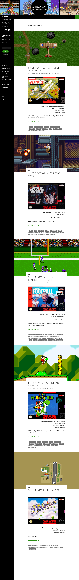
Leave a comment (55, 73)
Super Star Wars (42, 234)
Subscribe (5, 51)
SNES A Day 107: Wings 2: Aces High (43, 69)
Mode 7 (47, 230)
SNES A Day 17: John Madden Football (40, 278)
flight (31, 126)
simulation (45, 128)
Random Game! (71, 16)
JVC (35, 230)
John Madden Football (35, 336)
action (31, 230)
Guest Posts (63, 16)
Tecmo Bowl (51, 340)
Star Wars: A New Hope (58, 232)
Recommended (54, 443)
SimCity (31, 445)
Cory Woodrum (44, 73)
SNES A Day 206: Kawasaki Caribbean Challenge (6, 68)
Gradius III (45, 441)
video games (32, 130)
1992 (29, 65)
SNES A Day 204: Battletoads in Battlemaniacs (5, 76)
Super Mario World (43, 445)
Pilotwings (32, 128)
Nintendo (32, 443)
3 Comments (51, 388)
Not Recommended (54, 126)
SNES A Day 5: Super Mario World (44, 384)
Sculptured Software (35, 232)
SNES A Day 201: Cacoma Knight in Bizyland (5, 87)
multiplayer (57, 441)
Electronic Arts (40, 334)
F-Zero (39, 441)
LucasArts (41, 230)
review (38, 128)
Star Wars (48, 232)
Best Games (55, 16)
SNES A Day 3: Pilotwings (44, 490)
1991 (29, 274)
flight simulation (39, 126)
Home (45, 16)
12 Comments (51, 179)
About (49, 16)
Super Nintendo (57, 128)
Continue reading (33, 121)
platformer (46, 443)
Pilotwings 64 (33, 547)
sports (35, 340)
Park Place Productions (35, 338)
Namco (46, 126)
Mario (51, 441)
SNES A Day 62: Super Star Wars (44, 175)
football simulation (57, 334)
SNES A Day (6, 17)
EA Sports (32, 334)
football (48, 334)
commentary (33, 441)
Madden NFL (45, 336)
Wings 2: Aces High (41, 130)
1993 (3, 99)
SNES (51, 128)
